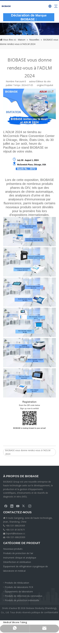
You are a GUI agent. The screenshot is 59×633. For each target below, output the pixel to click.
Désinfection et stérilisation (17, 562)
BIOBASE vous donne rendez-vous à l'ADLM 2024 (27, 452)
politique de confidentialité (44, 612)
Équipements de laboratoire (19, 591)
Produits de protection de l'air (18, 553)
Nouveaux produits (12, 548)
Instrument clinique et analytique (19, 557)
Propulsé (48, 85)
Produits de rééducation (17, 582)
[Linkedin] (11, 505)
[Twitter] (23, 505)
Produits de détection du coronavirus (23, 595)
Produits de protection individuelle (22, 600)
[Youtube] (17, 505)
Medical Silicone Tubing (15, 622)
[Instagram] (29, 505)
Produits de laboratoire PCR (19, 587)
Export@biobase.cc (15, 533)
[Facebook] (5, 505)
